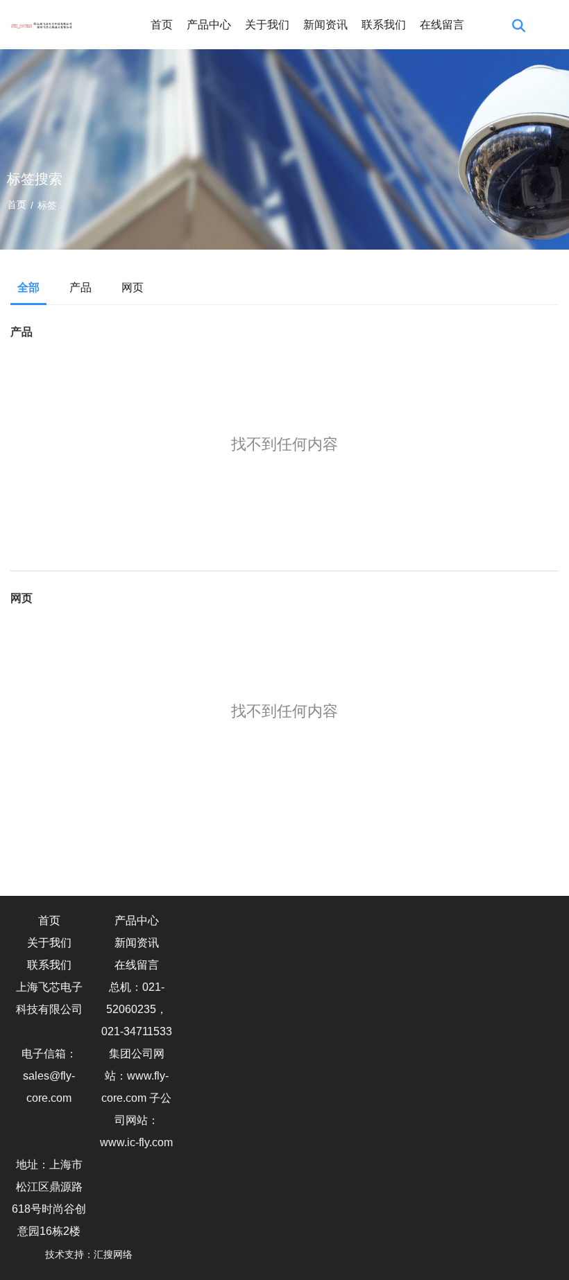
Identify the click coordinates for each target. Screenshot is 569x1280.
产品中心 (209, 25)
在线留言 (442, 25)
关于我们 (267, 25)
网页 (132, 287)
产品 (80, 287)
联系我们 (384, 25)
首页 (162, 25)
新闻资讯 (325, 25)
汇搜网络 (117, 1254)
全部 (28, 287)
